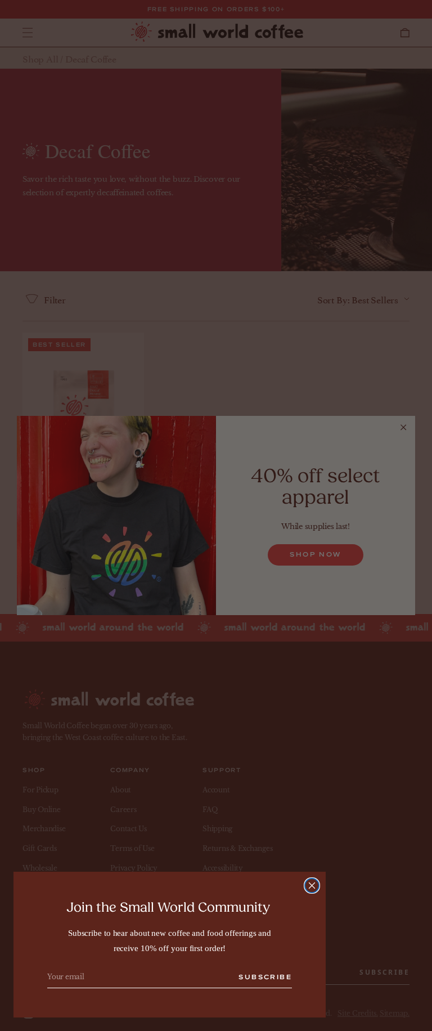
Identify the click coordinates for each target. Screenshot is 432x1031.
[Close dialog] (312, 885)
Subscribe (265, 977)
